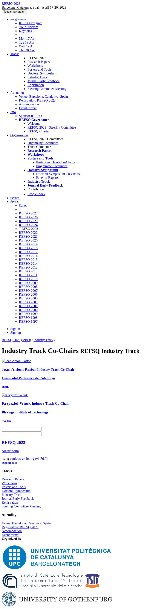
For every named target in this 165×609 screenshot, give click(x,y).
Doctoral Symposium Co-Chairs (58, 174)
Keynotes (25, 31)
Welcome (34, 123)
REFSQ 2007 (28, 290)
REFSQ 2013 (28, 267)
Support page (9, 462)
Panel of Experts (47, 177)
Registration (36, 85)
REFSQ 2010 (28, 279)
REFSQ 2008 (28, 287)
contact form (10, 451)
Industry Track (37, 77)
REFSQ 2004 (28, 302)
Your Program (28, 27)
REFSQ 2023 (11, 340)
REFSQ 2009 (28, 283)
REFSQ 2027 (28, 213)
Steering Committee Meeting (47, 89)
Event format (28, 108)
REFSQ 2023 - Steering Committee (52, 127)
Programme (18, 19)
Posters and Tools (39, 69)
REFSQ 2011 (28, 275)
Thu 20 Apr (27, 50)
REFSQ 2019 (28, 244)
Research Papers (39, 62)
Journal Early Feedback (44, 81)
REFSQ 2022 (28, 232)
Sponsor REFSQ (30, 116)
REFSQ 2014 (28, 263)
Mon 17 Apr (27, 38)
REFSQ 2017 (28, 252)
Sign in (15, 329)
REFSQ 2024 (28, 225)
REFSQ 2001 (28, 306)
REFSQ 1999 (28, 314)
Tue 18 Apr (26, 42)
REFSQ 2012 (28, 271)
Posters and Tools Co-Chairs (55, 162)
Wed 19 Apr (27, 46)
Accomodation (29, 104)
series (26, 340)
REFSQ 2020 (28, 240)
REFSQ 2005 (28, 298)
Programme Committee (51, 166)
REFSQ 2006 (28, 294)
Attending (17, 92)
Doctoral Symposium (42, 73)
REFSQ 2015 (28, 259)
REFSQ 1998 (28, 317)
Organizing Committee (43, 143)
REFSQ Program (30, 23)
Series (23, 205)
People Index (36, 194)
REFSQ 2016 (28, 256)
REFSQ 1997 (28, 321)
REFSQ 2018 (28, 248)
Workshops (35, 65)
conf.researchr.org (22, 458)
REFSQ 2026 (28, 217)
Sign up (15, 332)
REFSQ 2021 (28, 236)
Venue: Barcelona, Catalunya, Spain (43, 96)
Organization (19, 135)
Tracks (14, 54)
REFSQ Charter (38, 131)
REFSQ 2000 (28, 310)
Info (13, 112)
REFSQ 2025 (28, 221)
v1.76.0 (41, 458)
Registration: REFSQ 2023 (37, 100)
